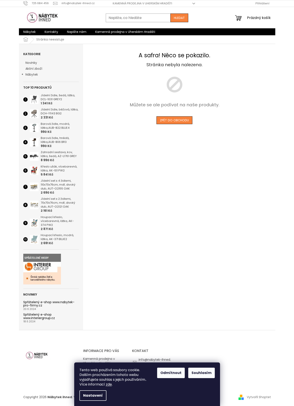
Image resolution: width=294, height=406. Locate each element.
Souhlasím (202, 372)
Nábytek (31, 74)
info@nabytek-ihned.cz (155, 361)
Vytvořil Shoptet (259, 397)
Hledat (179, 18)
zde (109, 384)
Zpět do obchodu (174, 120)
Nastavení (93, 395)
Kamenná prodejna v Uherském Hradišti (142, 3)
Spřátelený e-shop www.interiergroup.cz (39, 316)
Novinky (31, 63)
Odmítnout (170, 372)
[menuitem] (29, 31)
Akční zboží (33, 68)
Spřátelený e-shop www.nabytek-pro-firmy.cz (48, 304)
